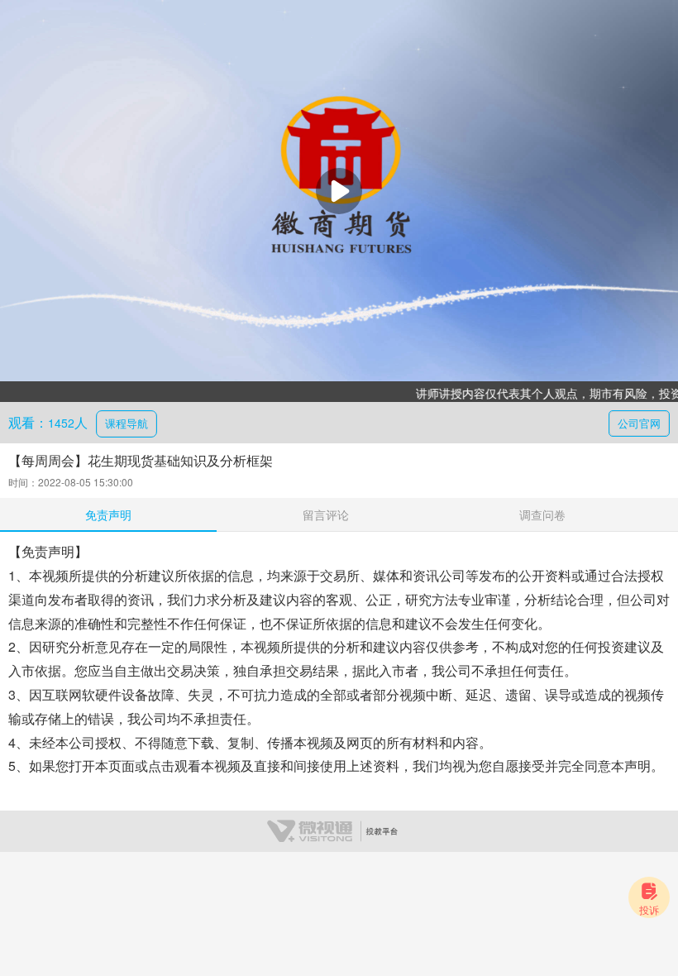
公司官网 (639, 423)
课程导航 (126, 423)
